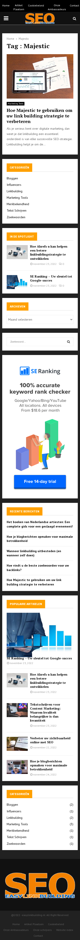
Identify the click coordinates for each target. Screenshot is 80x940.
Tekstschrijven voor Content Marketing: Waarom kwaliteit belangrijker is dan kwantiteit (45, 712)
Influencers (14, 185)
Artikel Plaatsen (18, 7)
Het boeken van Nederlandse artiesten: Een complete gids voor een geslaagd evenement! (40, 524)
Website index (64, 930)
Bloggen (12, 178)
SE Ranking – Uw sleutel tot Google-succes (51, 278)
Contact (74, 5)
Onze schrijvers (42, 930)
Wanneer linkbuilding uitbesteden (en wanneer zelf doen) (34, 553)
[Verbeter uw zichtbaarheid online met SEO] (17, 744)
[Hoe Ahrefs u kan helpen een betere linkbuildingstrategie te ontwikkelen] (17, 252)
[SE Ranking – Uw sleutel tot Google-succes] (17, 282)
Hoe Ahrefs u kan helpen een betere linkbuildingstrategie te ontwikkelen (48, 252)
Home (6, 5)
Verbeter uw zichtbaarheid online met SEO (50, 740)
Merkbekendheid (18, 204)
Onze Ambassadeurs (57, 7)
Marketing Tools (15, 103)
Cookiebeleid (36, 5)
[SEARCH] (68, 341)
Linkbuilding (14, 191)
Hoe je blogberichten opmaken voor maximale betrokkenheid (48, 765)
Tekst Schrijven (16, 210)
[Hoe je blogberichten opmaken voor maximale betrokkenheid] (17, 767)
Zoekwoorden (16, 217)
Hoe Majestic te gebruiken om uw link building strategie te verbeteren (39, 115)
